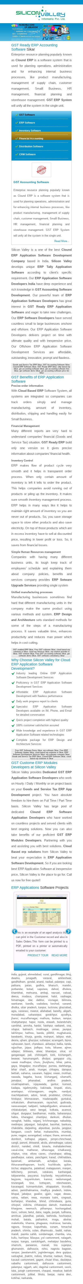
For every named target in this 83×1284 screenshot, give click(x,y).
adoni (34, 1095)
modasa (26, 996)
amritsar (16, 1215)
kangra (25, 1241)
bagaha (27, 1076)
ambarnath (34, 1160)
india (14, 974)
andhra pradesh (59, 1080)
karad (52, 1157)
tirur (31, 1182)
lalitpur (59, 1036)
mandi (14, 1234)
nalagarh (66, 1237)
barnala (66, 1223)
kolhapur (30, 1139)
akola (44, 1142)
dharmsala (47, 1230)
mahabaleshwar (62, 1146)
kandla (29, 1003)
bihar (59, 1062)
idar (30, 1000)
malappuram (53, 1168)
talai (13, 1270)
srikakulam (17, 1102)
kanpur (42, 1007)
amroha (27, 1025)
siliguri (15, 1113)
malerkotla (17, 1223)
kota (47, 1047)
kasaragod (17, 1186)
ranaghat (16, 1120)
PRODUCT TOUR (38, 955)
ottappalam (52, 1186)
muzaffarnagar (29, 1018)
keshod (55, 1003)
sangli (14, 1142)
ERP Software (27, 122)
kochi (41, 1164)
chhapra (54, 1069)
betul (31, 1212)
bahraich (28, 1029)
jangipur (66, 1128)
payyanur (33, 1175)
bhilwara (28, 1051)
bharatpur (51, 1051)
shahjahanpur (19, 1022)
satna (14, 1197)
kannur (48, 1179)
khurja (28, 1036)
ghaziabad (65, 1007)
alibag (67, 1153)
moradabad (17, 1014)
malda (51, 1113)
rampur (67, 1018)
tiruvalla (66, 1186)
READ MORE (59, 955)
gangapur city (62, 1058)
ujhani (23, 1040)
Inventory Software (30, 130)
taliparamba (18, 1175)
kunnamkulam (34, 1186)
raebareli (59, 1025)
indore (67, 1190)
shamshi (16, 1245)
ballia (60, 1043)
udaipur (15, 1051)
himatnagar (17, 1000)
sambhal (16, 1025)
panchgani (41, 1157)
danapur (66, 1069)
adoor (14, 1190)
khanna (30, 1223)
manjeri (66, 1168)
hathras (29, 1032)
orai (69, 1025)
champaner (41, 996)
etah (68, 1036)
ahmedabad (34, 974)
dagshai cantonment (51, 1267)
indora (38, 1256)
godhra (40, 985)
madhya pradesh (51, 1190)
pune (14, 1135)
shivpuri (15, 1204)
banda (40, 1032)
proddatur (54, 1095)
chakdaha (17, 1128)
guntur (54, 1084)
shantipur (41, 1117)
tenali (43, 1095)
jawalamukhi (29, 1252)
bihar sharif (18, 1069)
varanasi (23, 1011)
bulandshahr (64, 1022)
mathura (44, 1018)
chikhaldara (64, 1157)
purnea (53, 1065)
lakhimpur (16, 1032)
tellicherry (16, 1171)
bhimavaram (32, 1098)
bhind (42, 1201)
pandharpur (17, 1157)
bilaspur (34, 1237)
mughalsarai (64, 1032)
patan (28, 985)
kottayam (44, 1182)
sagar (57, 1193)
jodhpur (38, 1047)
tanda (67, 1043)
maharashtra (51, 1131)
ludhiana (66, 1212)
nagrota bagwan (61, 1248)
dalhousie (32, 1248)
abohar (67, 1219)
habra (14, 1117)
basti (27, 1043)
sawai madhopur (21, 1062)
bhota (41, 1274)
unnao (55, 1029)
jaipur (28, 1047)
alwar (39, 1051)
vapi (68, 981)
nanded (26, 1146)
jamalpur (16, 1080)
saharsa (25, 1073)
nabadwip (65, 1120)
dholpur (46, 1058)
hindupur (16, 1098)
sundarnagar (46, 1234)
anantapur (17, 1091)
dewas (67, 1193)
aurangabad (34, 1135)
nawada (15, 1076)
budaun (56, 1018)
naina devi (64, 1274)
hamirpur (23, 1237)
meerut (34, 1011)
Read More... (62, 241)
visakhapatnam (20, 1084)
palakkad (39, 1168)
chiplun (15, 1153)
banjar (51, 1274)
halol (54, 996)
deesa (14, 996)
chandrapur (55, 1153)
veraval (47, 978)
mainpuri (49, 1036)
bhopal (15, 1193)
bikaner (57, 1047)
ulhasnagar (48, 1150)
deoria (14, 1040)
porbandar (17, 989)
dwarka (15, 978)
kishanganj (51, 1076)
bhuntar (48, 1256)
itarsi (14, 1212)
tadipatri (33, 1106)
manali (45, 1245)
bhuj (68, 974)
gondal (31, 981)
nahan (67, 1230)
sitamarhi (65, 1076)
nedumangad (63, 1179)
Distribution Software (31, 146)
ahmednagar (56, 1142)
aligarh (67, 1011)
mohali (15, 1219)
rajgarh (27, 1267)
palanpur (59, 981)
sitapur (15, 1029)
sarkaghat (17, 1256)
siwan (56, 1073)
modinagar (42, 1029)
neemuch (31, 1208)
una (69, 1234)
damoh (53, 1204)
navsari (55, 992)
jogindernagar (46, 1252)
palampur (16, 1267)
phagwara (41, 1223)
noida (41, 1022)
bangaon (16, 1131)
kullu (14, 1237)
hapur (32, 1022)
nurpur (14, 1241)
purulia (56, 1128)
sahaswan (17, 1043)
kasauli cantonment (22, 1259)
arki (35, 1267)
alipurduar (44, 1128)
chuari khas (52, 1259)
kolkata (54, 1109)
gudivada (65, 1102)
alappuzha (26, 1168)
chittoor (66, 1095)
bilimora (66, 1000)
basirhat (54, 1124)
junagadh (31, 978)
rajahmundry (30, 1087)
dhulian (67, 1117)
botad (30, 989)
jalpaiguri (30, 1124)
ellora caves (38, 1153)
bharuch (53, 985)
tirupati (58, 1087)
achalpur (52, 1160)
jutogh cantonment (29, 1270)
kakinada (45, 1087)
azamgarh (57, 1040)
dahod (54, 989)
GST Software (27, 114)
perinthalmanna (29, 1190)
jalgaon (42, 1139)
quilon (67, 1164)
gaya (14, 1065)
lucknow (52, 1007)
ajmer (68, 1047)
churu (37, 1062)
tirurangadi (17, 1182)
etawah (50, 1022)
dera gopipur (63, 1252)
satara (29, 1157)
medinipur (16, 1124)
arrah (32, 1069)
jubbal (31, 1274)
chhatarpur (40, 1204)
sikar (62, 1051)
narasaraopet (18, 1106)
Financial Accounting (31, 138)
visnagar (53, 1000)
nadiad (49, 981)
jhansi (14, 1018)
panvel (23, 1142)
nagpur (22, 1135)
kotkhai (15, 1278)
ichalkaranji (64, 1150)
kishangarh (64, 1054)
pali (30, 1054)
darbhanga (65, 1065)
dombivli (16, 1139)
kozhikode (54, 1164)
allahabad (45, 1011)
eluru (68, 1087)
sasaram (37, 1073)
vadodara (42, 1003)
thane (56, 1135)
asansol (66, 1109)
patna (67, 1062)
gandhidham (18, 981)
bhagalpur (24, 1065)
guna (68, 1201)
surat (46, 974)
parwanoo (31, 1245)
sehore (23, 1212)
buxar (38, 1076)
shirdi (36, 1146)
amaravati (65, 1106)
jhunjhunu (48, 1062)
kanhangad (64, 1171)
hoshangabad (63, 1208)
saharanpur (34, 1014)
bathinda (51, 1215)
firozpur (27, 1226)
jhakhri (28, 1256)
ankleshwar (64, 978)
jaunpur (67, 1029)
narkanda (26, 1278)
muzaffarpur (39, 1065)
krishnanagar (50, 1120)
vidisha (27, 1204)
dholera (66, 989)
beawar (15, 1058)
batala (27, 1219)
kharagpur (27, 1117)
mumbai (66, 1131)
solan (35, 1230)
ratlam (24, 1197)
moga (55, 1219)
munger (42, 1069)
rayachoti (52, 1102)
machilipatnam (19, 1095)
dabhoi (40, 1000)
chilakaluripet (19, 1109)
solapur (47, 1135)
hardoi (37, 1025)
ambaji (44, 992)
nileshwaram (63, 1182)
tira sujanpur (62, 1245)
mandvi (66, 985)
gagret (39, 1259)
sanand (66, 1003)
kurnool (66, 1084)
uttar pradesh (28, 1007)
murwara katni (49, 1197)
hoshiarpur (65, 1215)
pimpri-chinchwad (61, 1139)
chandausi (38, 1043)
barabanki (17, 1036)
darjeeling (30, 1128)
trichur (14, 1168)
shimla (26, 1230)
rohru (45, 1248)
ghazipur (33, 1040)
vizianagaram (36, 1091)
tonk (52, 1054)
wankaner (16, 1003)
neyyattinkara (63, 1175)
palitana (15, 985)
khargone (16, 1208)
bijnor (68, 1040)
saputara (42, 989)
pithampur (46, 1208)
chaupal (46, 1270)
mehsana (31, 992)
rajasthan (16, 1047)
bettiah (15, 1073)
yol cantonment (50, 1237)
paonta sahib (28, 1234)
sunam (54, 1226)
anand (40, 981)
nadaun (58, 1256)
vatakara (48, 1171)
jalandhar (28, 1215)
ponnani (32, 1171)
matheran (32, 1150)
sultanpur (45, 1040)
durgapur (26, 1113)
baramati (16, 1160)
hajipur (47, 1073)
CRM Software (27, 154)
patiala (40, 1215)
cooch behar (32, 1131)
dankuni (54, 1117)
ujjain (48, 1193)
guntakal (66, 1098)
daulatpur (65, 1259)
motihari (66, 1073)
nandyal (66, 1091)
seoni (68, 1267)
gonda (38, 1036)
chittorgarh (41, 1054)
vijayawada (39, 1084)
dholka (15, 1007)
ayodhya (66, 1014)
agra (13, 1011)
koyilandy (46, 1175)
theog (67, 1256)
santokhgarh (38, 1241)
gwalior (38, 1193)
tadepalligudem (48, 1106)
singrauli (66, 1197)
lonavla (46, 1146)
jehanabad (34, 1080)
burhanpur (17, 1201)
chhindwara (55, 1201)
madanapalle (50, 1098)
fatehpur (48, 1025)
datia (38, 1212)
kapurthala (40, 1226)
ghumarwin (17, 1248)
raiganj (37, 1120)
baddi (59, 1230)
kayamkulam (32, 1179)
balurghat (42, 1124)
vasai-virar (17, 1150)
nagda (46, 1212)
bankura (66, 1124)
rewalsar (57, 1270)
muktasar (55, 1223)
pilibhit (50, 1032)
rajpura (15, 1226)
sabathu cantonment (24, 1263)
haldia (27, 1120)
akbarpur (50, 1043)
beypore (16, 1179)
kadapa (15, 1087)
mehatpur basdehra (59, 1241)
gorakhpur (51, 1014)
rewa (34, 1197)
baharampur (64, 1113)
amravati (66, 1135)
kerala (67, 1160)
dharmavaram (35, 1102)
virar (24, 1153)
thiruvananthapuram (22, 1164)
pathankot (41, 1219)
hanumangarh (30, 1058)
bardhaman (39, 1113)
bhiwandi (34, 1142)
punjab (55, 1212)
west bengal (38, 1109)
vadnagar (65, 996)
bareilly (57, 1011)
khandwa (31, 1201)
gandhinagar (57, 974)
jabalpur (26, 1193)
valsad (67, 992)
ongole (52, 1091)
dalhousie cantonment (57, 1263)
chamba (59, 1234)
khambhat (17, 992)
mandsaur (65, 1204)
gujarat (22, 974)
